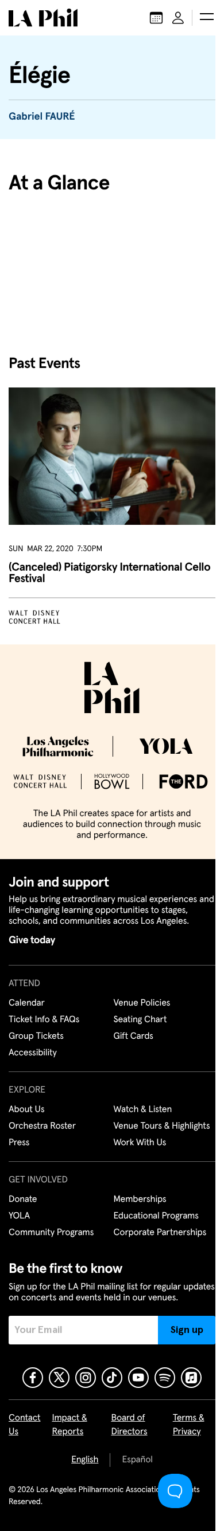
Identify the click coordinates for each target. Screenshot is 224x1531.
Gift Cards (133, 1036)
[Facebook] (32, 1377)
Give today (32, 940)
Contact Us (25, 1425)
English (84, 1460)
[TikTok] (112, 1377)
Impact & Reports (69, 1425)
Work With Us (140, 1143)
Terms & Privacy (188, 1425)
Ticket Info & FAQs (44, 1019)
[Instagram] (85, 1377)
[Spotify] (165, 1377)
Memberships (140, 1199)
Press (19, 1143)
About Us (27, 1109)
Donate (23, 1199)
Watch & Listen (143, 1109)
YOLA (19, 1216)
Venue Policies (142, 1003)
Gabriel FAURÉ (42, 117)
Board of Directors (129, 1425)
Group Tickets (36, 1036)
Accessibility (33, 1053)
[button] (206, 18)
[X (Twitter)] (59, 1377)
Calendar (27, 1003)
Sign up (187, 1330)
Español (137, 1460)
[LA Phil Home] (43, 18)
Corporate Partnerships (160, 1232)
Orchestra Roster (42, 1126)
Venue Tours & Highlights (162, 1126)
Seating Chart (140, 1019)
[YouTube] (138, 1377)
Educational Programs (156, 1216)
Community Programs (51, 1232)
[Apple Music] (191, 1377)
